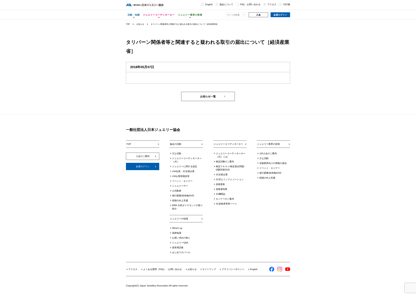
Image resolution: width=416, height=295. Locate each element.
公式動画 (176, 190)
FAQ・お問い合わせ (250, 4)
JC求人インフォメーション (230, 179)
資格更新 (220, 184)
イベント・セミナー (182, 181)
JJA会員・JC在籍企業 (183, 171)
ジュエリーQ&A (180, 242)
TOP (128, 24)
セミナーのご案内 (225, 199)
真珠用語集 (177, 247)
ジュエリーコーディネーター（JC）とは (230, 155)
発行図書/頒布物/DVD (183, 195)
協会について (226, 4)
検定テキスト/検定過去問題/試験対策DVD (230, 168)
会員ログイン (280, 14)
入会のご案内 (143, 156)
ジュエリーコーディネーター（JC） (187, 160)
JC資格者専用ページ (226, 203)
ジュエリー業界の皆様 (268, 144)
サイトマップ (209, 269)
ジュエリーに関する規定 (184, 166)
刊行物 (286, 4)
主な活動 (176, 153)
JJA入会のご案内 (268, 153)
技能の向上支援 (180, 200)
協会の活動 (175, 144)
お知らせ (140, 24)
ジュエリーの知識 (179, 218)
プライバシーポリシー (233, 269)
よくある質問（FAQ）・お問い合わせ (162, 269)
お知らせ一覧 (208, 96)
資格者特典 (221, 189)
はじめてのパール (181, 252)
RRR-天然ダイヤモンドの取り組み (187, 207)
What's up (177, 228)
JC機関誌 (220, 194)
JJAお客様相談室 (180, 176)
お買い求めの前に (181, 237)
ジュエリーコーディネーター (228, 144)
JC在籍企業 (222, 174)
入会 (258, 14)
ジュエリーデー (180, 186)
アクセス (271, 4)
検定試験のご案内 (225, 161)
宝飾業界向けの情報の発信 (273, 163)
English (209, 4)
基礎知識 (176, 233)
